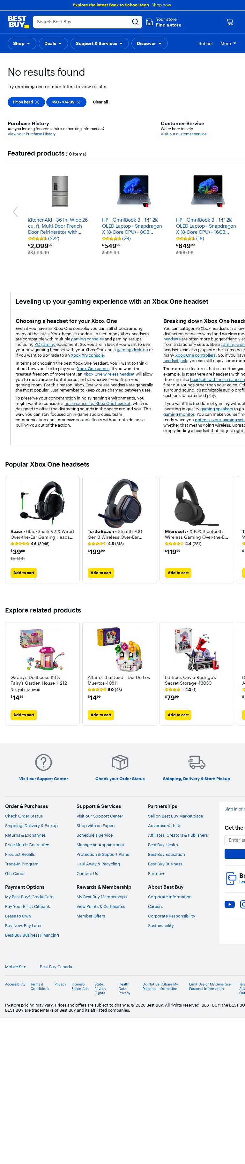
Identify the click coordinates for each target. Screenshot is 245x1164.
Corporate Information (170, 896)
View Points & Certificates (101, 906)
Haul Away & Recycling (98, 863)
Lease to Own (18, 915)
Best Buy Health (163, 844)
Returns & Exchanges (25, 835)
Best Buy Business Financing (32, 935)
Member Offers (91, 915)
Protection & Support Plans (103, 854)
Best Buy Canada (56, 966)
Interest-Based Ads (79, 986)
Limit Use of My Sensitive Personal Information (210, 986)
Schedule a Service (95, 835)
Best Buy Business (165, 863)
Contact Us (87, 873)
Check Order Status (24, 815)
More (225, 43)
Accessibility (15, 984)
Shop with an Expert (96, 825)
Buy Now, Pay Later (23, 925)
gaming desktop (132, 349)
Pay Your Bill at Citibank (27, 906)
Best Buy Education (166, 854)
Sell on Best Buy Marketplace (175, 815)
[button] (163, 22)
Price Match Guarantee (27, 844)
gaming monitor (178, 414)
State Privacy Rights (100, 988)
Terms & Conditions (40, 986)
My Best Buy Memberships (102, 896)
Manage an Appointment (100, 844)
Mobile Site (15, 966)
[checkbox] (26, 102)
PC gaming (45, 344)
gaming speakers (216, 408)
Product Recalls (20, 854)
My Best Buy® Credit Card (29, 896)
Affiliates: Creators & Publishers (178, 835)
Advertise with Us (164, 825)
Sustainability (161, 925)
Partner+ (156, 873)
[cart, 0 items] (230, 22)
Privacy (60, 984)
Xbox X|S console (87, 355)
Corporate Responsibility (171, 915)
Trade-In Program (22, 863)
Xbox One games (93, 368)
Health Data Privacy (124, 988)
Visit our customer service (184, 134)
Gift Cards (14, 873)
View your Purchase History (32, 134)
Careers (155, 906)
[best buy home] (18, 22)
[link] (30, 543)
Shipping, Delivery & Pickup (31, 825)
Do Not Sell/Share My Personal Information (160, 986)
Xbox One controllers (195, 355)
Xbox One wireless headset (109, 374)
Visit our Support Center (100, 815)
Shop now (161, 4)
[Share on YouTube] (230, 904)
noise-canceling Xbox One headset (97, 403)
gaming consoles (87, 338)
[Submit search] (135, 22)
